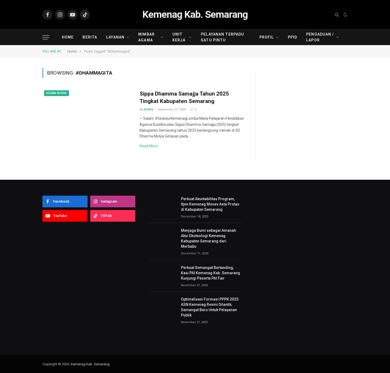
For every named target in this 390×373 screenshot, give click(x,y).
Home (67, 37)
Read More (149, 146)
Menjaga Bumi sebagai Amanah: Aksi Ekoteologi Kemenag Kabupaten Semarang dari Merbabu (209, 238)
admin (148, 109)
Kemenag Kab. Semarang (90, 364)
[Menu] (45, 37)
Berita (90, 37)
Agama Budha (56, 93)
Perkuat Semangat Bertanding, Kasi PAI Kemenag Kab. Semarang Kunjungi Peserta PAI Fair (210, 272)
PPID (292, 37)
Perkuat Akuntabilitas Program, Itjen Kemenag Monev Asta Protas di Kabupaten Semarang (210, 204)
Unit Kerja (178, 37)
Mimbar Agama (146, 37)
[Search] (337, 15)
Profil (266, 37)
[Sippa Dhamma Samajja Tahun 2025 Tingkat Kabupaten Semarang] (87, 117)
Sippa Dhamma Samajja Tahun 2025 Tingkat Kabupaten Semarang (184, 98)
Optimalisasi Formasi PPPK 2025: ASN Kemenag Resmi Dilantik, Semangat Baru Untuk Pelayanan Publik (210, 307)
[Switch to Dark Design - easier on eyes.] (345, 14)
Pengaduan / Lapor (320, 37)
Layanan (115, 37)
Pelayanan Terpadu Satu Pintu (222, 37)
